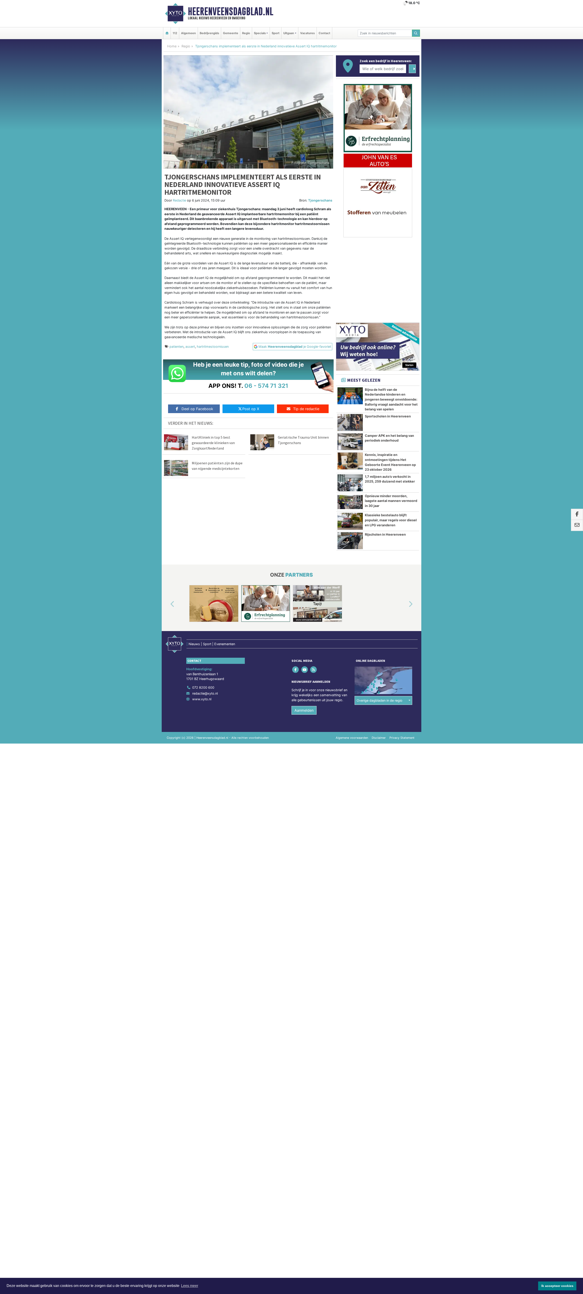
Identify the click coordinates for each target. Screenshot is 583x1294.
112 (175, 33)
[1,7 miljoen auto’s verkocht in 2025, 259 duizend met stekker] (350, 482)
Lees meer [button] (189, 1286)
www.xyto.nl (201, 699)
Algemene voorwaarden (352, 737)
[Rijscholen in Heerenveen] (350, 540)
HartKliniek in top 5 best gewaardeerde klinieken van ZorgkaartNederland (213, 442)
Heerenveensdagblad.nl (230, 11)
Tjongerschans (320, 200)
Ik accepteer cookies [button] (557, 1286)
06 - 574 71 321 (266, 385)
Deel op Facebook (197, 409)
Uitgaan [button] (288, 33)
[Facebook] (296, 670)
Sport (275, 33)
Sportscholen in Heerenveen (388, 416)
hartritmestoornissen (213, 346)
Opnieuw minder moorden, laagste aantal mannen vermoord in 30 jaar (391, 501)
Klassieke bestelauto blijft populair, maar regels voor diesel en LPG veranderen (391, 520)
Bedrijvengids (209, 33)
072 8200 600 (203, 687)
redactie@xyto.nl (205, 693)
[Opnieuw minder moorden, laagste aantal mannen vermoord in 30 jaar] (350, 502)
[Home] (167, 33)
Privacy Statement (401, 737)
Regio (246, 33)
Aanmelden (304, 710)
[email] (577, 525)
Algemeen (188, 33)
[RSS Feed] (313, 670)
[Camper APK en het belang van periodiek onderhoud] (350, 441)
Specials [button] (260, 33)
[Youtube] (304, 670)
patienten (176, 346)
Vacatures (307, 33)
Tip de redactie (306, 409)
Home (171, 46)
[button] (167, 604)
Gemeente (230, 33)
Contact (324, 33)
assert (190, 346)
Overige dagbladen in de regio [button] (379, 700)
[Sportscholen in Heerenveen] (350, 422)
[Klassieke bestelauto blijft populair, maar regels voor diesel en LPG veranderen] (350, 521)
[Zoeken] (416, 33)
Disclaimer (379, 737)
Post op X (250, 409)
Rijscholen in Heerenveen (385, 534)
